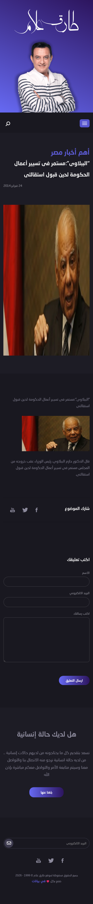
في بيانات (39, 881)
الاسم (86, 573)
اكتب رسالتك (82, 613)
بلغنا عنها (46, 792)
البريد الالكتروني (80, 593)
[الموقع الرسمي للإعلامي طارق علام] (46, 21)
